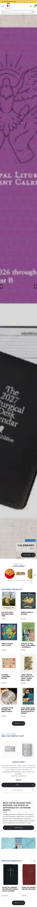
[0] (34, 6)
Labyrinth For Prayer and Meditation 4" (7, 709)
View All (17, 723)
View (17, 785)
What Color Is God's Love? (7, 644)
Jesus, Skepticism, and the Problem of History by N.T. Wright (28, 710)
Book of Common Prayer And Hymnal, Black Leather (10, 889)
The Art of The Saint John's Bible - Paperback (28, 645)
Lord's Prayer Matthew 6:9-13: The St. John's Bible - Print (27, 677)
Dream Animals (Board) (27, 613)
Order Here (18, 828)
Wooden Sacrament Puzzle (6, 676)
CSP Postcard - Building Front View (7, 614)
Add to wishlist (17, 790)
